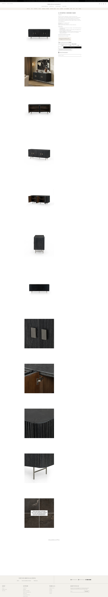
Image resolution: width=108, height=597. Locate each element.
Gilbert (18, 580)
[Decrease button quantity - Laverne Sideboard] (59, 47)
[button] (4, 4)
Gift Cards (3, 590)
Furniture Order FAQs (26, 594)
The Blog (50, 590)
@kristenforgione (82, 579)
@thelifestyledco (74, 579)
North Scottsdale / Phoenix (26, 580)
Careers (50, 593)
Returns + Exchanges (26, 590)
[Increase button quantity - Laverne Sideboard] (62, 47)
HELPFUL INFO (61, 55)
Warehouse (36, 580)
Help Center (25, 593)
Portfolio (50, 589)
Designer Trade (4, 589)
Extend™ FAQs (25, 596)
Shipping (24, 589)
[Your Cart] (105, 4)
